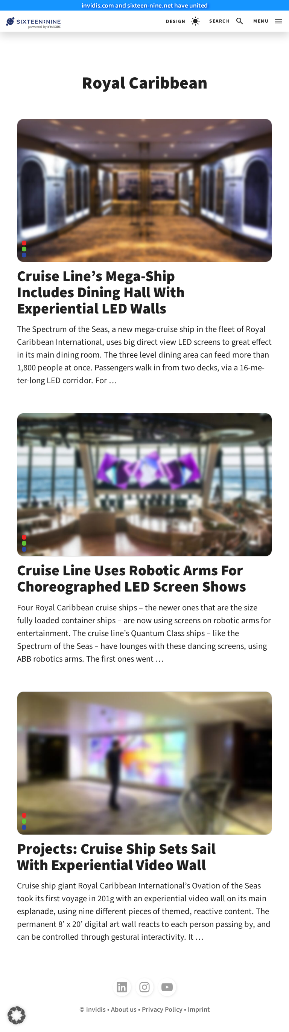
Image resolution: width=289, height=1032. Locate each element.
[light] (183, 21)
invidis (96, 1009)
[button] (227, 21)
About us (124, 1009)
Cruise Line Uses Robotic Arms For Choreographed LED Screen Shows (131, 579)
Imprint (199, 1009)
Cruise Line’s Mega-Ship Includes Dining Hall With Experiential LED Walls (101, 293)
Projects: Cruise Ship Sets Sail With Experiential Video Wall (116, 857)
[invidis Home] (30, 21)
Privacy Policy (162, 1009)
